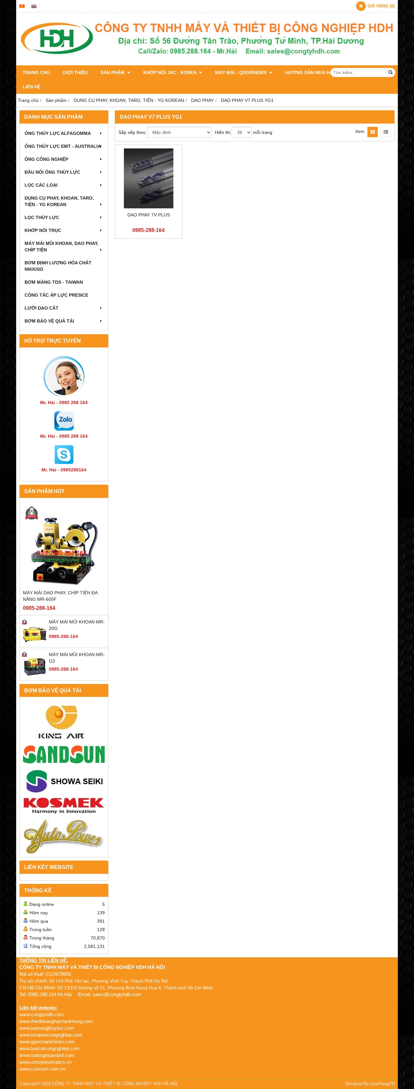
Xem (360, 131)
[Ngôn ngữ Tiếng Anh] (34, 6)
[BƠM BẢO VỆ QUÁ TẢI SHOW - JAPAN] (64, 781)
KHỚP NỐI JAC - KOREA (170, 72)
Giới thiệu (75, 72)
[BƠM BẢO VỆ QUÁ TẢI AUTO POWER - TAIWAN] (64, 836)
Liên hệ (31, 86)
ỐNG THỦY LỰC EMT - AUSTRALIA (63, 146)
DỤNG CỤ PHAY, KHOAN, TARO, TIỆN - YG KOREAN (59, 201)
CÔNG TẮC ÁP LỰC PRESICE (56, 295)
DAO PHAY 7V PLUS (148, 214)
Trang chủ (36, 72)
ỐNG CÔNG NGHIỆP (46, 159)
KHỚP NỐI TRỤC (43, 230)
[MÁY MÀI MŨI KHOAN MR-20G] (34, 642)
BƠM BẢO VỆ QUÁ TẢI (49, 321)
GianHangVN (382, 1084)
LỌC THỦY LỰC (42, 217)
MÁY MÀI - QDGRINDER (241, 72)
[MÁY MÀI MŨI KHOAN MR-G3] (34, 675)
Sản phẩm (113, 72)
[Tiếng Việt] (22, 6)
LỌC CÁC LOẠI (41, 185)
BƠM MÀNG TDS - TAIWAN (54, 282)
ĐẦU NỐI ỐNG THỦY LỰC (52, 172)
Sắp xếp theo (132, 132)
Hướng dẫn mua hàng (312, 72)
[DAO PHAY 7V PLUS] (148, 178)
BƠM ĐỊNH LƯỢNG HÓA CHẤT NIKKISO (58, 266)
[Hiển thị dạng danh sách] (386, 132)
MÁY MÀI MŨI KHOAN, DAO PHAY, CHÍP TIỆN (61, 246)
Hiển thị (222, 132)
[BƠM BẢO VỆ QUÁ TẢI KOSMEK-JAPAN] (64, 805)
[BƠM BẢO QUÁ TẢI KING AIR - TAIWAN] (64, 721)
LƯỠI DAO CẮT (42, 308)
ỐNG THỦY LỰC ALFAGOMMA (58, 133)
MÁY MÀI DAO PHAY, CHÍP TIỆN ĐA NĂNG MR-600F (60, 596)
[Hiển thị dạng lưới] (372, 132)
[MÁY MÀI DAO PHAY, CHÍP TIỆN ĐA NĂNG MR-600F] (64, 545)
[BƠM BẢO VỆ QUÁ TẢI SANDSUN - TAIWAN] (64, 754)
